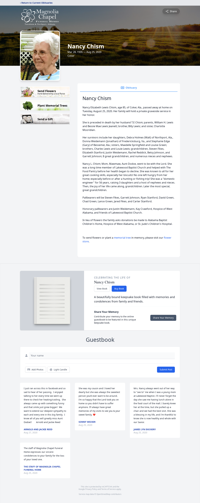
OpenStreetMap (103, 494)
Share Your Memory (163, 317)
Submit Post (166, 369)
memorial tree (122, 237)
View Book (102, 288)
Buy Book (119, 288)
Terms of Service (108, 489)
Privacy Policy (91, 489)
